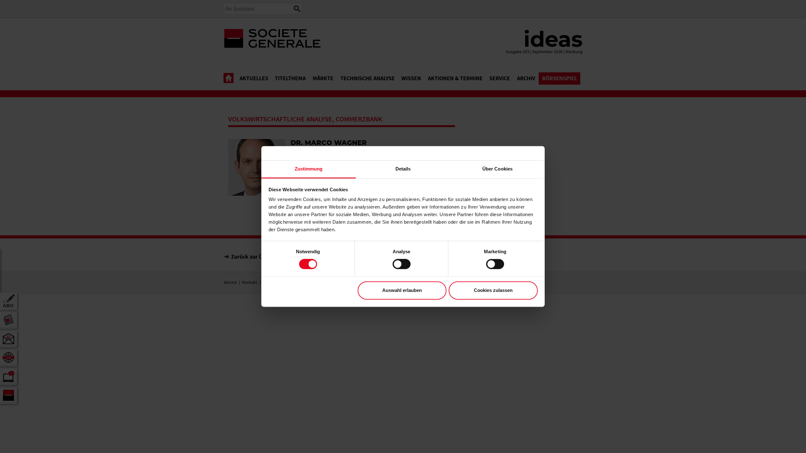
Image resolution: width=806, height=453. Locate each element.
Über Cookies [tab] (497, 168)
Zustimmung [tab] (309, 168)
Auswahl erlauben (402, 290)
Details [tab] (403, 168)
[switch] (402, 264)
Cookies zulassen (493, 290)
